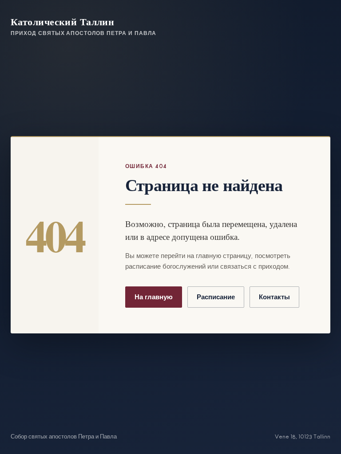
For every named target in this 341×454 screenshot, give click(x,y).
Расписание (216, 297)
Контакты (274, 297)
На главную (154, 297)
